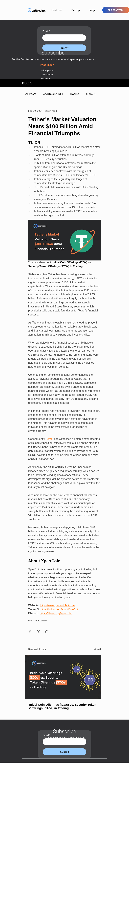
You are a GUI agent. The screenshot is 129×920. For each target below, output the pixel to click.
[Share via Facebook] (29, 631)
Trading (74, 93)
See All (97, 648)
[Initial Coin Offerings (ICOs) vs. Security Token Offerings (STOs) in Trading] (64, 677)
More (89, 93)
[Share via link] (46, 631)
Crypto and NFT (53, 93)
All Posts (30, 93)
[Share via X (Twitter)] (38, 631)
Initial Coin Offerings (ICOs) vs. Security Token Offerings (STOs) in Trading (62, 706)
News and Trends (37, 620)
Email (46, 31)
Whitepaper (47, 70)
